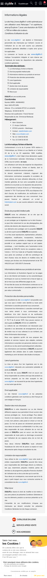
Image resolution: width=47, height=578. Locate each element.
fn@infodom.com (10, 202)
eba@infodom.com (25, 131)
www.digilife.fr (16, 40)
